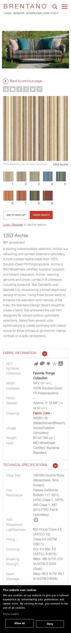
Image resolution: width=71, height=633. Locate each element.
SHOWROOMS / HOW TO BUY (42, 13)
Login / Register (13, 224)
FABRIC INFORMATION (19, 353)
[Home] (25, 6)
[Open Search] (54, 6)
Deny (50, 623)
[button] (6, 49)
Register (18, 13)
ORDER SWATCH (41, 215)
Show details (11, 614)
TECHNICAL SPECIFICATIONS (25, 465)
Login (7, 13)
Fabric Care (41, 413)
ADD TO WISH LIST (16, 215)
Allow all (19, 623)
